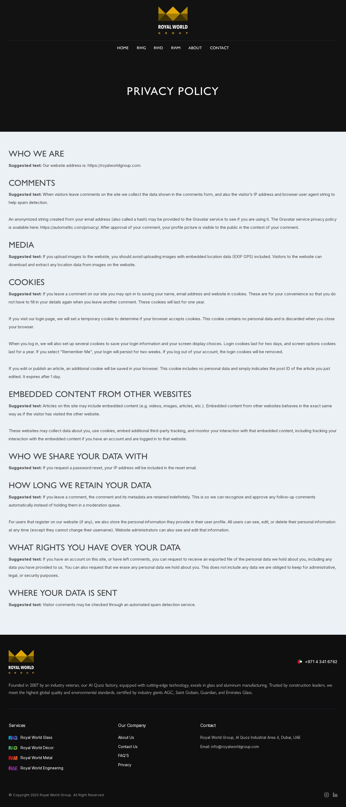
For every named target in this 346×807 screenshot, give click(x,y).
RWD (158, 47)
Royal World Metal (36, 758)
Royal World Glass (36, 737)
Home (123, 47)
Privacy (124, 765)
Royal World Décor (37, 748)
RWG (141, 47)
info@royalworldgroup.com (235, 747)
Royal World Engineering (42, 768)
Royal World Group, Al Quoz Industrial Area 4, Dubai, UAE (250, 737)
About (195, 47)
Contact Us (128, 747)
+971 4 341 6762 (321, 661)
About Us (126, 737)
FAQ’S (123, 755)
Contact (219, 47)
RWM (176, 47)
